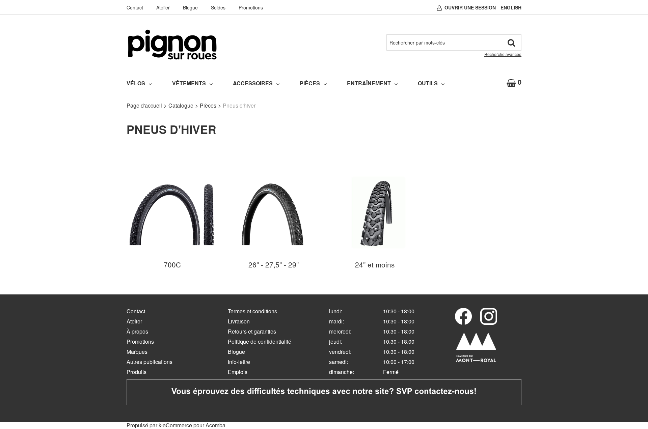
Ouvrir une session (470, 7)
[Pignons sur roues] (172, 44)
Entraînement (369, 83)
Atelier (163, 7)
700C (172, 264)
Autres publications (149, 362)
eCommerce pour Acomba (194, 425)
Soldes (218, 7)
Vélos (136, 83)
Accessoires (253, 83)
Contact (135, 7)
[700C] (172, 212)
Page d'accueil (144, 105)
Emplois (237, 372)
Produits (136, 372)
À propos (137, 331)
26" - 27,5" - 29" (273, 264)
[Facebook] (463, 316)
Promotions (251, 7)
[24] (374, 212)
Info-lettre (239, 362)
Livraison (239, 321)
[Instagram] (488, 316)
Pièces (310, 83)
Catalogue (180, 105)
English (511, 7)
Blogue (190, 7)
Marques (137, 351)
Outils (428, 83)
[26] (273, 212)
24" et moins (375, 264)
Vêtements (189, 83)
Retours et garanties (252, 331)
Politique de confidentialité (259, 341)
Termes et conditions (252, 311)
